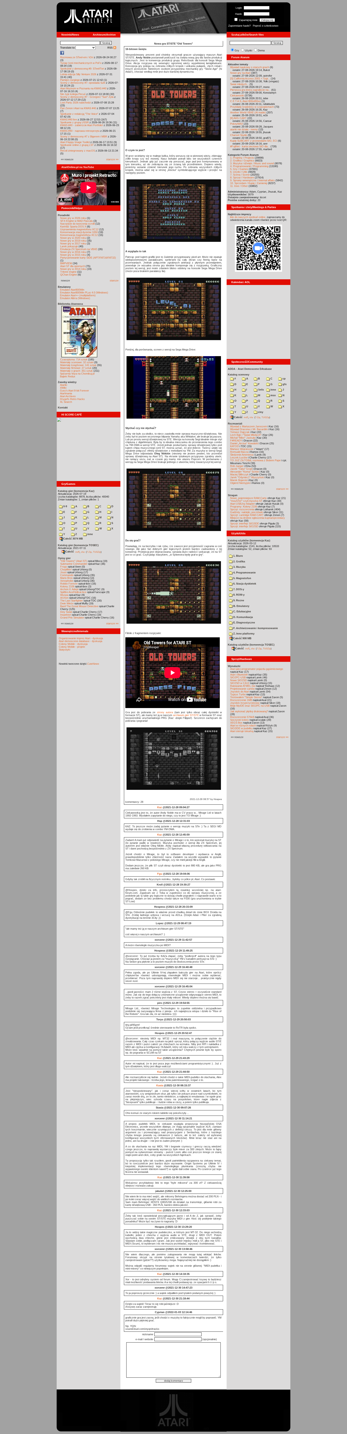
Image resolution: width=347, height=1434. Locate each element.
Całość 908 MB (242, 638)
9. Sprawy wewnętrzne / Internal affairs (252, 180)
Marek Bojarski (238, 480)
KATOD (234, 446)
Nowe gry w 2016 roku (73, 252)
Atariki (63, 384)
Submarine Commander (73, 563)
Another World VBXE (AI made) (248, 112)
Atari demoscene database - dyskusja (80, 641)
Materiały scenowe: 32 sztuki (76, 362)
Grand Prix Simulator (72, 617)
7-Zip (89, 552)
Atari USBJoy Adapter (242, 503)
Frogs (63, 566)
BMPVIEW (66, 263)
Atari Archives (68, 396)
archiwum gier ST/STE (186, 715)
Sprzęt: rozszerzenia (242, 509)
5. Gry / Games (239, 169)
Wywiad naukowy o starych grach (249, 67)
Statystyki (64, 649)
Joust (63, 572)
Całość (69, 551)
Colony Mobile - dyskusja (73, 644)
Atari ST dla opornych (72, 266)
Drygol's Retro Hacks (72, 399)
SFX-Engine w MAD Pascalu (76, 220)
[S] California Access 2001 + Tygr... (250, 78)
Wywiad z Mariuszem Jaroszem (248, 426)
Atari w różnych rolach (243, 725)
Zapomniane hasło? (239, 25)
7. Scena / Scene (240, 174)
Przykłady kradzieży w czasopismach (252, 106)
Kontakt (63, 407)
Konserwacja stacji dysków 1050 (79, 232)
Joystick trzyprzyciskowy (245, 702)
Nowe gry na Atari (240, 72)
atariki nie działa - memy (244, 129)
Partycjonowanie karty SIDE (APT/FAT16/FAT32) (88, 257)
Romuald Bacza (239, 451)
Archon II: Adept (69, 589)
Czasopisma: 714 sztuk (73, 359)
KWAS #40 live (68, 119)
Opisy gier (64, 558)
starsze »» (112, 159)
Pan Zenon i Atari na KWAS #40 (78, 108)
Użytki (248, 50)
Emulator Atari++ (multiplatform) (78, 295)
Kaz (159, 807)
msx (273, 395)
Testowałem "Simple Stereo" (246, 697)
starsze (114, 280)
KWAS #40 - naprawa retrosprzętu (80, 130)
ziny (260, 412)
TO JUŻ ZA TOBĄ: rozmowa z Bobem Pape (255, 460)
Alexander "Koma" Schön (244, 471)
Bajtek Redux (67, 376)
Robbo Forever (69, 583)
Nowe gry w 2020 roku (73, 237)
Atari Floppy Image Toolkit (75, 142)
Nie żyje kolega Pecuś (73, 94)
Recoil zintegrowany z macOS (77, 150)
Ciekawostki (237, 95)
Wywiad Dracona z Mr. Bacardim (249, 429)
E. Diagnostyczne (244, 622)
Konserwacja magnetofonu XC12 (79, 235)
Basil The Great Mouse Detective (79, 606)
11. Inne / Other (239, 186)
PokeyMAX (236, 123)
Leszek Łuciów (238, 457)
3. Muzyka (239, 566)
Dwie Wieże (67, 603)
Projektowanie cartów (242, 688)
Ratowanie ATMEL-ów (242, 685)
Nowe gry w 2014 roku (73, 269)
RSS (110, 47)
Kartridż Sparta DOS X (73, 226)
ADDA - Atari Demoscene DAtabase (250, 368)
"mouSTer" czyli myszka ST (246, 500)
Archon (64, 597)
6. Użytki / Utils (238, 171)
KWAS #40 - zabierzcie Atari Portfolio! (81, 125)
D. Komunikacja (243, 617)
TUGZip (97, 552)
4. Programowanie (244, 572)
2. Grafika (239, 561)
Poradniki (64, 215)
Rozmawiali (235, 423)
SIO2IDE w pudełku (241, 728)
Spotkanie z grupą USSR (74, 122)
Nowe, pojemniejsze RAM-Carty (248, 498)
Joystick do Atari (239, 691)
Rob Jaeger (237, 466)
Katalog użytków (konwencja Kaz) (249, 540)
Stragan (232, 495)
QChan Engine (68, 274)
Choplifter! (66, 569)
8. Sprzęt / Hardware (242, 177)
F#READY (236, 440)
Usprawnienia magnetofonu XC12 (79, 229)
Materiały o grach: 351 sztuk (76, 370)
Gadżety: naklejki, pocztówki (246, 512)
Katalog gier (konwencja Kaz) (76, 491)
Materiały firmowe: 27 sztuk (76, 368)
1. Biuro (238, 555)
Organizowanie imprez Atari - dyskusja (81, 638)
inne (90, 534)
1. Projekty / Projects (242, 157)
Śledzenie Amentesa (241, 454)
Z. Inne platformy (243, 633)
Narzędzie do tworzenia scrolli (77, 223)
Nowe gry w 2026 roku (73, 218)
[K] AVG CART (238, 118)
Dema (261, 50)
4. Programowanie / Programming (249, 166)
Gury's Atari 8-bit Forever (74, 390)
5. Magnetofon (242, 578)
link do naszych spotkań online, (248, 217)
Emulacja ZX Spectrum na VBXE (78, 249)
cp (284, 378)
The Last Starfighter (71, 600)
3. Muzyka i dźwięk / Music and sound (252, 163)
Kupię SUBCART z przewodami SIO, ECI (253, 140)
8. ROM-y (239, 594)
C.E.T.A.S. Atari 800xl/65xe (245, 101)
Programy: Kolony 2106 (243, 506)
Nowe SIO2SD (238, 680)
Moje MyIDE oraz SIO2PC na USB (250, 705)
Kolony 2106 (67, 586)
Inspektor (65, 614)
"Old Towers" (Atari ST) (73, 561)
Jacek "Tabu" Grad (241, 468)
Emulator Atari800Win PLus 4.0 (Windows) (84, 292)
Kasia (159, 1085)
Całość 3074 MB (73, 538)
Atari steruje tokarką (241, 731)
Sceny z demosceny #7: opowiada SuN (82, 82)
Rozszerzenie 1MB (241, 700)
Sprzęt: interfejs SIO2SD (244, 526)
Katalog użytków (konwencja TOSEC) (251, 644)
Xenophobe (66, 580)
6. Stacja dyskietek (244, 583)
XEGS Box (236, 722)
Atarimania (66, 393)
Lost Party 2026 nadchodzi (75, 102)
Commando (66, 575)
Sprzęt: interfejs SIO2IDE (244, 523)
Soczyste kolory (239, 719)
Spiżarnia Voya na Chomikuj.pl (77, 373)
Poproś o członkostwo (265, 25)
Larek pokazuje (69, 246)
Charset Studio (238, 135)
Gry (237, 50)
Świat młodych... (239, 84)
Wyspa (64, 594)
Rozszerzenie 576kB (242, 717)
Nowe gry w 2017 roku (73, 243)
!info (260, 389)
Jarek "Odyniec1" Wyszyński (247, 477)
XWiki (63, 387)
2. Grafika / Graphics (242, 160)
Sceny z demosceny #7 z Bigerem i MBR (83, 136)
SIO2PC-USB (238, 677)
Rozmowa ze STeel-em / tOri (76, 57)
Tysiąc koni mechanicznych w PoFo (81, 63)
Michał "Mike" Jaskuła (242, 437)
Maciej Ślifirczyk (239, 474)
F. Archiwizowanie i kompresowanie (255, 628)
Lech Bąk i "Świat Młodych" (245, 434)
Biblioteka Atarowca (70, 303)
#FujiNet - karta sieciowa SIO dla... (250, 146)
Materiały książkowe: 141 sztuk (78, 365)
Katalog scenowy (238, 374)
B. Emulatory (241, 606)
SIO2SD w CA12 (239, 683)
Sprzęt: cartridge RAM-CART (247, 515)
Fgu (159, 873)
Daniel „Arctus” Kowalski (244, 443)
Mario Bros (66, 578)
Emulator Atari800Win (72, 289)
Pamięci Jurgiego (70, 79)
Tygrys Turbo (238, 694)
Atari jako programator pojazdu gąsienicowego (256, 669)
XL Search (66, 401)
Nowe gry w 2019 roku (73, 240)
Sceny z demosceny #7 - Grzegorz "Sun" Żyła (87, 96)
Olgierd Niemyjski (240, 483)
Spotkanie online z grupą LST (77, 145)
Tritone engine (68, 271)
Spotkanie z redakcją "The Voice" (79, 113)
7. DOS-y (238, 589)
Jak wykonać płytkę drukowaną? (249, 711)
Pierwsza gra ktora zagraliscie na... (250, 89)
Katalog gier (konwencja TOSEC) (78, 545)
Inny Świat (66, 611)
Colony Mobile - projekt (72, 646)
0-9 (65, 506)
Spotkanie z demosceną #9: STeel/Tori (82, 68)
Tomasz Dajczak (240, 432)
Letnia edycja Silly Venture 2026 (78, 74)
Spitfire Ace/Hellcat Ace (73, 592)
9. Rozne (238, 600)
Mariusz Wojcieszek (241, 449)
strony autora (165, 712)
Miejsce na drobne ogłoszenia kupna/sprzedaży (257, 517)
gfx (284, 384)
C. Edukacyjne (242, 611)
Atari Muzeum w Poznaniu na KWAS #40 (83, 88)
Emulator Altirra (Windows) (75, 298)
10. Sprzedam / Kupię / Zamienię (248, 183)
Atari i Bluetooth (239, 674)
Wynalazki (234, 666)
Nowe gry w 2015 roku (73, 254)
